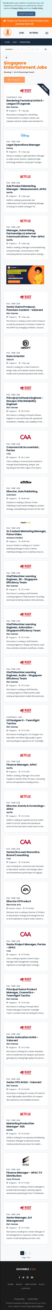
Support (26, 1288)
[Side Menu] (6, 57)
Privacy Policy (17, 8)
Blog (41, 1284)
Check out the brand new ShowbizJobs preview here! (28, 22)
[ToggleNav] (46, 32)
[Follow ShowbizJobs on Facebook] (19, 1277)
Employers (31, 1284)
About (19, 1284)
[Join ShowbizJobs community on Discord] (32, 1277)
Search (8, 49)
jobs (15, 42)
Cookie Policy (37, 8)
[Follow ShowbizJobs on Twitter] (23, 1277)
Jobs (21, 32)
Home (7, 42)
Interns (33, 32)
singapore (25, 42)
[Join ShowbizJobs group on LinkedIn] (27, 1277)
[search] (45, 49)
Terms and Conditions (35, 1306)
